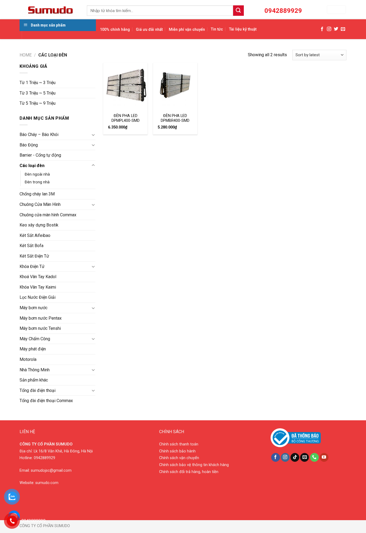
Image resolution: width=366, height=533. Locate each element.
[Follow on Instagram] (329, 29)
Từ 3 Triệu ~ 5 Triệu (37, 93)
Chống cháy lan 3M (37, 193)
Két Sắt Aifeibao (35, 235)
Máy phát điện (33, 348)
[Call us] (314, 457)
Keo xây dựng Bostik (39, 225)
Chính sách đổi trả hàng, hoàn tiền (188, 472)
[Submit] (238, 10)
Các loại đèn (32, 165)
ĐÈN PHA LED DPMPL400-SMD (125, 118)
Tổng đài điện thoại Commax (46, 400)
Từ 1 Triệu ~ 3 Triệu (37, 82)
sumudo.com (46, 483)
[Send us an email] (343, 29)
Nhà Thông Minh (35, 369)
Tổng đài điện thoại (37, 390)
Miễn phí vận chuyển (187, 29)
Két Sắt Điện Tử (34, 256)
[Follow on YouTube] (324, 457)
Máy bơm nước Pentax (41, 318)
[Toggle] (93, 134)
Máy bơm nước (33, 307)
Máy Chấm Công (35, 338)
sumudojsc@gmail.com (51, 470)
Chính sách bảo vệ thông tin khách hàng (194, 465)
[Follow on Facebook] (322, 29)
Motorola (28, 359)
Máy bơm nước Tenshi (40, 328)
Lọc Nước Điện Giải (37, 297)
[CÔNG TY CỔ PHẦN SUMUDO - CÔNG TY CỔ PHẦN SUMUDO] (49, 9)
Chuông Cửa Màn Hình (40, 204)
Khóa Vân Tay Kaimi (38, 287)
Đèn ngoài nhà (37, 174)
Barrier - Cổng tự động (40, 155)
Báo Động (29, 145)
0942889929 (44, 458)
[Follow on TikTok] (294, 457)
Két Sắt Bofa (31, 245)
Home (26, 55)
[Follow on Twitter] (336, 29)
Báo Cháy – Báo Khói (39, 134)
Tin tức (217, 29)
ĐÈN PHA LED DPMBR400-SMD (175, 118)
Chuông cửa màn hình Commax (48, 214)
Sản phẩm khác (34, 380)
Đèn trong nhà (37, 182)
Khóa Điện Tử (32, 266)
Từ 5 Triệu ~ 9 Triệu (37, 103)
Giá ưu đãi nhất (149, 29)
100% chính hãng (115, 29)
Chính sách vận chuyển (179, 458)
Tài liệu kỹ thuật (242, 29)
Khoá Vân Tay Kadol (38, 276)
